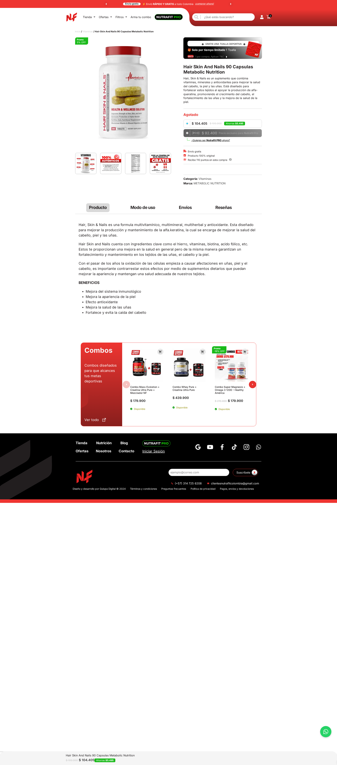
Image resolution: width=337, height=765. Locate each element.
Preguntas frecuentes (173, 488)
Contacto (126, 451)
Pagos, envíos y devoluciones (237, 488)
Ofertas (103, 17)
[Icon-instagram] (246, 447)
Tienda (87, 17)
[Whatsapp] (258, 447)
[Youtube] (210, 447)
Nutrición (104, 443)
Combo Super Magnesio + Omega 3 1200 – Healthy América (230, 389)
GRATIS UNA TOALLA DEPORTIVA (223, 43)
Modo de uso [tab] (142, 207)
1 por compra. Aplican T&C (209, 56)
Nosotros (103, 451)
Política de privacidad (203, 488)
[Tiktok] (234, 447)
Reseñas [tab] (223, 207)
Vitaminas (87, 31)
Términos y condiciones (143, 488)
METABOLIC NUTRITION (210, 183)
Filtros (119, 17)
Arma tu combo (141, 17)
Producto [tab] (98, 207)
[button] (106, 4)
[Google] (198, 447)
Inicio (78, 31)
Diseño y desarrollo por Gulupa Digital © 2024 (99, 488)
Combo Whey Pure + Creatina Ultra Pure (184, 388)
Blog (124, 443)
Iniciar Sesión (153, 451)
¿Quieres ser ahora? (210, 140)
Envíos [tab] (185, 207)
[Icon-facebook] (222, 447)
